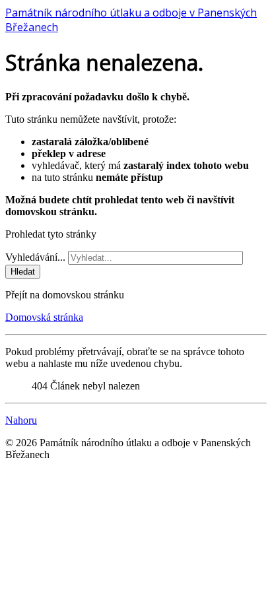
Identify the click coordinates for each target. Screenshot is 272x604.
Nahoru (21, 420)
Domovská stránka (44, 317)
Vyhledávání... (35, 257)
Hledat (23, 272)
